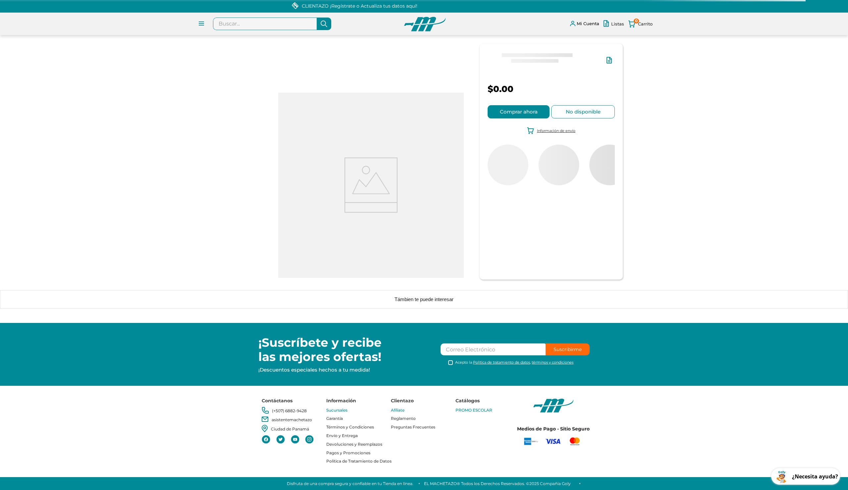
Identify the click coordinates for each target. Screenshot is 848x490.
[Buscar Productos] (324, 24)
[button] (610, 63)
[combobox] (272, 24)
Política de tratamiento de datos (501, 362)
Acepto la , (514, 362)
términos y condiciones (552, 362)
